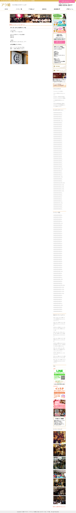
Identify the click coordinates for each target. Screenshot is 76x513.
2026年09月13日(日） (58, 158)
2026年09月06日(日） (58, 142)
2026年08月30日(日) (57, 126)
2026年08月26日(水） (58, 112)
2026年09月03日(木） (58, 132)
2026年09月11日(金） (57, 150)
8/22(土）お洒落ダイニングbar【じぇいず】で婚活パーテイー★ (59, 329)
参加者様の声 (57, 9)
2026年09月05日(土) (57, 136)
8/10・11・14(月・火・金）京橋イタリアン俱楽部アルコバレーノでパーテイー (59, 349)
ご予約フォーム (69, 9)
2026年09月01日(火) (57, 128)
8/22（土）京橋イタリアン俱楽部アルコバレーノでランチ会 (59, 324)
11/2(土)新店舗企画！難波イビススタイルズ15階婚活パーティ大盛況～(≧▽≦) (59, 105)
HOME (6, 9)
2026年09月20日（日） (58, 176)
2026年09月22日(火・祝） (58, 186)
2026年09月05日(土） (58, 140)
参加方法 (44, 9)
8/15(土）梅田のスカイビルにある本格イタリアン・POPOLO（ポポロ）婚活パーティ (59, 344)
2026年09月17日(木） (58, 164)
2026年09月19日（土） (58, 168)
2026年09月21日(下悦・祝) (59, 182)
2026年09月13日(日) (57, 156)
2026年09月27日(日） (58, 204)
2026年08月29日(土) (57, 116)
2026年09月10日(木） (58, 148)
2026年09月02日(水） (58, 130)
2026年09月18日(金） (58, 166)
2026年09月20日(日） (58, 178)
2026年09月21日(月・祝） (58, 184)
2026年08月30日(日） (58, 122)
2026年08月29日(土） (58, 118)
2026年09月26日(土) (57, 196)
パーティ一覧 (19, 9)
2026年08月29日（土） (58, 120)
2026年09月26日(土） (58, 200)
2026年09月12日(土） (58, 152)
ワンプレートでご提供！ (58, 91)
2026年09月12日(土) (57, 154)
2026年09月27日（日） (58, 202)
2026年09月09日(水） (58, 146)
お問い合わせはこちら (67, 1)
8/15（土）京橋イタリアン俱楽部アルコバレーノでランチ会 (59, 340)
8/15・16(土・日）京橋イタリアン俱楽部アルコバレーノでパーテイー (59, 319)
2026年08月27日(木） (58, 114)
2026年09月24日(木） (58, 192)
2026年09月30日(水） (58, 208)
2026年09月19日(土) (57, 170)
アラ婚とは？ (32, 9)
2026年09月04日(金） (58, 134)
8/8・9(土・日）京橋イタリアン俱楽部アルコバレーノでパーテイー (59, 361)
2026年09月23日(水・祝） (58, 190)
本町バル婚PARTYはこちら (59, 506)
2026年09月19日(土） (58, 172)
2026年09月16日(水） (58, 162)
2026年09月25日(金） (58, 194)
